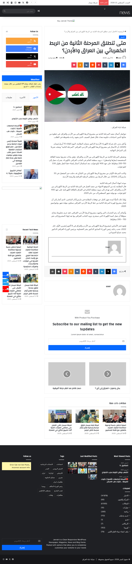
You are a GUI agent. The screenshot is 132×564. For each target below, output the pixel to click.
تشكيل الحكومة (50, 477)
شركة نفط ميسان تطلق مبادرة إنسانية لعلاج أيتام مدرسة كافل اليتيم (89, 428)
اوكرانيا (51, 473)
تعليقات (9, 97)
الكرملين (60, 473)
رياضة (126, 512)
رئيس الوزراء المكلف (56, 486)
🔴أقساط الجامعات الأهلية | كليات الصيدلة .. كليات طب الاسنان (14, 130)
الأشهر (35, 97)
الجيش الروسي (58, 469)
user (119, 58)
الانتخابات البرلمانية (46, 464)
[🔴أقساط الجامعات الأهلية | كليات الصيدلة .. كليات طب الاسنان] (31, 129)
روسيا (44, 486)
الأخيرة (22, 97)
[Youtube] (6, 289)
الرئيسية (121, 31)
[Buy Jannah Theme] (66, 21)
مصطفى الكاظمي (45, 491)
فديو (127, 520)
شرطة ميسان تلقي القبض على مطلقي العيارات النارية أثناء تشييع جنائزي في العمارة (67, 3)
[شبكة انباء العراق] (111, 11)
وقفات (51, 495)
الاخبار (114, 31)
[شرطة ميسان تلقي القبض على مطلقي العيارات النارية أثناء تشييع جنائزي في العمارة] (60, 416)
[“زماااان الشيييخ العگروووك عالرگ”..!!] (31, 174)
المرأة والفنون (123, 500)
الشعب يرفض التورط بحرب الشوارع (25, 118)
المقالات (125, 504)
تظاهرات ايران (58, 482)
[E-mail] (121, 260)
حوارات (126, 508)
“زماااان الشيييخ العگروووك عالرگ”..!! (14, 172)
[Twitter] (6, 282)
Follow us (27, 456)
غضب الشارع (58, 491)
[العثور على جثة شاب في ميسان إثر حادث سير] (82, 470)
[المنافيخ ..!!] (31, 110)
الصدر (47, 469)
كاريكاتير (125, 524)
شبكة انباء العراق (88, 559)
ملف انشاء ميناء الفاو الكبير (118, 532)
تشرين (60, 477)
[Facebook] (6, 275)
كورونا (126, 528)
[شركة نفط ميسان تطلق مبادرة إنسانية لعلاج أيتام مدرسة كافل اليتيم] (87, 416)
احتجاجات (59, 464)
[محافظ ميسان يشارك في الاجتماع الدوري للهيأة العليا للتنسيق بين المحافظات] (72, 470)
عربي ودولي (124, 516)
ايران (43, 473)
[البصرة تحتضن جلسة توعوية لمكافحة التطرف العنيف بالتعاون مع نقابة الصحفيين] (114, 416)
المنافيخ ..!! (18, 107)
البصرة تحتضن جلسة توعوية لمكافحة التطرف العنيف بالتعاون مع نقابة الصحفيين (115, 428)
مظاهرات (60, 495)
